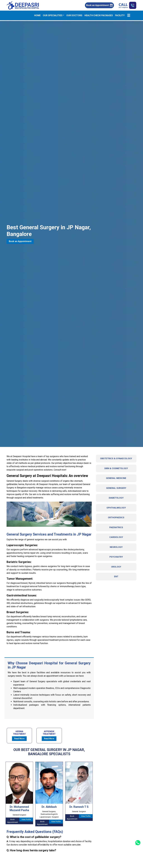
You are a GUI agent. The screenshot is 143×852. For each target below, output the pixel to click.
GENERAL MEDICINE (116, 478)
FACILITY (120, 15)
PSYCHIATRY (116, 557)
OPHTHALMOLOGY (116, 508)
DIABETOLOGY (116, 498)
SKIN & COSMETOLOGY (116, 468)
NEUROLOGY (116, 547)
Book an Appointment (97, 5)
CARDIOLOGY (116, 537)
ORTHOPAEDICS (116, 517)
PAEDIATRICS (116, 527)
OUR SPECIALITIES (52, 15)
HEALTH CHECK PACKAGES (98, 15)
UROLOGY (116, 567)
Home (38, 15)
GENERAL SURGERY (116, 488)
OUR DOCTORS (74, 15)
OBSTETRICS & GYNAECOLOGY (116, 458)
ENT (116, 576)
